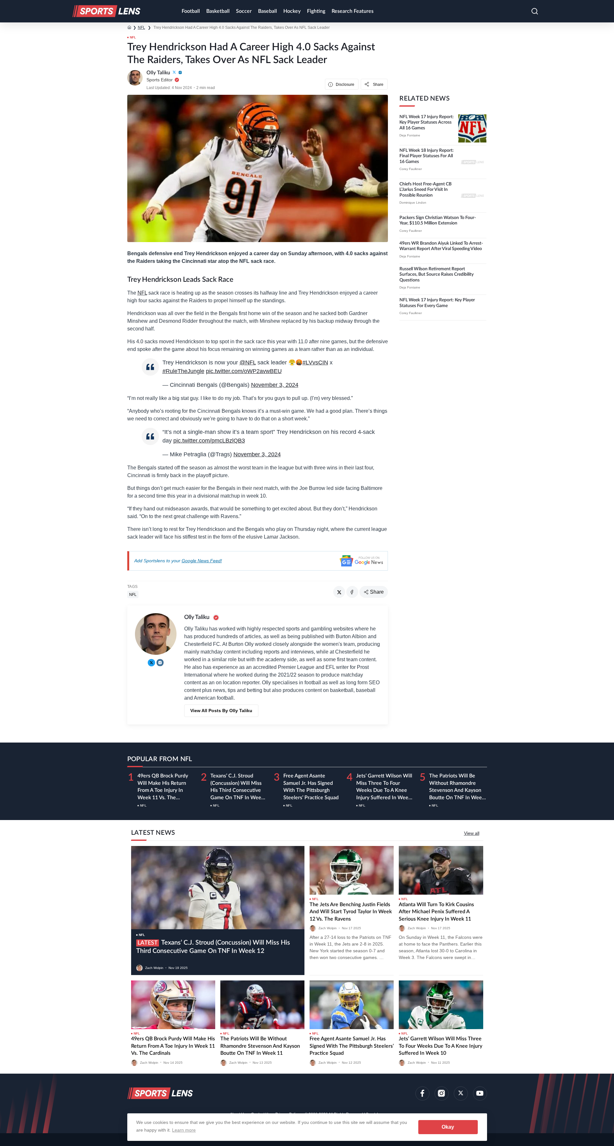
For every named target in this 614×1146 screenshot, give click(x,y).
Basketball (218, 11)
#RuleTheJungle (183, 371)
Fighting (316, 11)
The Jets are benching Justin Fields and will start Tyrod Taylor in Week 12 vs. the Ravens (351, 912)
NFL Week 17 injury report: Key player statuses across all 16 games (426, 122)
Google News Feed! (202, 560)
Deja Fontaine (409, 135)
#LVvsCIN (315, 362)
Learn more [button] (184, 1130)
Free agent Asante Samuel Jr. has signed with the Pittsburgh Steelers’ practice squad (352, 1046)
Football (191, 11)
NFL (141, 27)
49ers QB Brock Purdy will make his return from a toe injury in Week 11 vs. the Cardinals (163, 790)
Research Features (353, 11)
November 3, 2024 (274, 385)
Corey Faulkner (410, 169)
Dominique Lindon (412, 202)
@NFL (248, 362)
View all (471, 833)
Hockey (292, 11)
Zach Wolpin (154, 968)
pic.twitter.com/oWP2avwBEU (244, 371)
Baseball (267, 11)
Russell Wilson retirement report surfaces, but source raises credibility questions (436, 274)
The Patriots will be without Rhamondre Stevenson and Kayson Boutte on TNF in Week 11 (456, 790)
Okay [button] (448, 1127)
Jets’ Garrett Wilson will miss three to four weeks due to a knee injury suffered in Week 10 (384, 790)
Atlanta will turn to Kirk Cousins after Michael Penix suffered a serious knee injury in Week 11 (436, 912)
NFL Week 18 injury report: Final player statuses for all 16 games (426, 156)
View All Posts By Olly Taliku (221, 710)
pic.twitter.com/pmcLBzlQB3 (209, 440)
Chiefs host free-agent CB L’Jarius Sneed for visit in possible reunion (425, 190)
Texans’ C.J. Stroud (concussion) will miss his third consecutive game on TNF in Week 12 (237, 790)
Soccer (244, 11)
